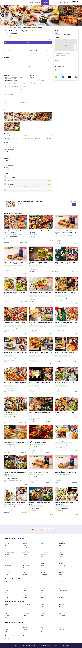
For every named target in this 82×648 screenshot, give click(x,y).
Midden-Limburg (44, 552)
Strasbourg (61, 627)
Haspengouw (25, 588)
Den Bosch (7, 572)
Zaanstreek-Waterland (63, 567)
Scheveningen (44, 574)
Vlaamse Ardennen (63, 590)
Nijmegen (43, 554)
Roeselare (61, 584)
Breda (6, 563)
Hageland (25, 586)
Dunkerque (25, 625)
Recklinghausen (62, 613)
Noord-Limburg (44, 559)
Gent (24, 584)
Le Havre (25, 629)
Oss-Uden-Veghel (44, 563)
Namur (42, 592)
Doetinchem (25, 545)
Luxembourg (43, 586)
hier (7, 80)
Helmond (25, 574)
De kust (6, 597)
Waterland (61, 563)
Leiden (42, 547)
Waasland (61, 592)
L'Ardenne (25, 597)
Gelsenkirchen (26, 613)
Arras (6, 627)
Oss (42, 561)
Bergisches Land (8, 606)
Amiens (6, 625)
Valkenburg (61, 554)
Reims (42, 631)
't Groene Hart (26, 565)
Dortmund (7, 615)
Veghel (60, 559)
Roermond (43, 567)
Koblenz (42, 604)
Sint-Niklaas (61, 586)
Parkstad (43, 565)
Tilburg (60, 545)
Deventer (25, 543)
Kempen (24, 592)
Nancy (42, 627)
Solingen (7, 617)
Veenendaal (61, 556)
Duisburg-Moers (26, 604)
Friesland (25, 561)
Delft (6, 570)
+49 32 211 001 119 (44, 82)
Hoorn (42, 543)
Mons (42, 590)
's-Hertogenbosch (62, 541)
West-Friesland (62, 565)
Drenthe (24, 550)
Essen (24, 611)
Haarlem (25, 570)
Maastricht (43, 550)
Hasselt (24, 590)
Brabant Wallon (8, 586)
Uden (60, 550)
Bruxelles (7, 592)
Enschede (25, 556)
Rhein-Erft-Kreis (62, 615)
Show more (28, 194)
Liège (42, 584)
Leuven (42, 581)
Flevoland (25, 559)
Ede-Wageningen (26, 552)
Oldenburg (61, 609)
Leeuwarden (43, 545)
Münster (60, 606)
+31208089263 (66, 645)
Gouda (24, 563)
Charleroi (7, 595)
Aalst (6, 581)
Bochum (7, 611)
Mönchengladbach (62, 604)
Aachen (6, 604)
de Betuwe (7, 567)
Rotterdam (43, 572)
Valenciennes (61, 629)
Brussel (6, 590)
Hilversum (43, 541)
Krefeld (42, 606)
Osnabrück (61, 611)
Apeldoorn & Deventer (9, 552)
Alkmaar (7, 543)
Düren (24, 606)
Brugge (6, 588)
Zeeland (60, 570)
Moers (42, 613)
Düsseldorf (25, 609)
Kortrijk (24, 595)
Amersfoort (7, 547)
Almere (6, 545)
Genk (24, 581)
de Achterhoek (8, 565)
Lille (24, 631)
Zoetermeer (61, 572)
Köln (42, 609)
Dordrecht (25, 547)
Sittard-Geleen (62, 543)
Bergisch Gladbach (9, 609)
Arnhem (7, 554)
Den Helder (25, 541)
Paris (42, 629)
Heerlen (24, 572)
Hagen (24, 615)
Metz (42, 625)
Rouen (60, 625)
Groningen (25, 567)
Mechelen (43, 588)
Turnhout (61, 588)
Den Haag (7, 574)
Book (74, 204)
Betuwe (6, 561)
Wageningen (61, 561)
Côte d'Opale (8, 631)
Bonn (6, 613)
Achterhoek (7, 541)
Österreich (7, 638)
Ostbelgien (61, 581)
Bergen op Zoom (8, 559)
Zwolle (60, 574)
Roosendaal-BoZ (44, 570)
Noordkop (43, 556)
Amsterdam (7, 550)
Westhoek (61, 597)
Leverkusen (43, 611)
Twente (60, 547)
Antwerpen (7, 584)
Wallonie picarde (62, 595)
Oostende (43, 597)
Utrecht (60, 552)
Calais (6, 629)
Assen (6, 556)
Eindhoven (25, 554)
